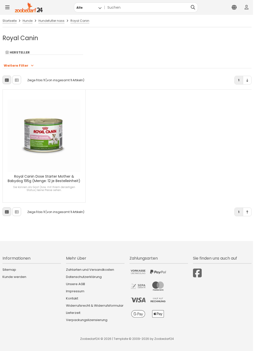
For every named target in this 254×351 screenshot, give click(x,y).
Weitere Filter (16, 65)
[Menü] (7, 7)
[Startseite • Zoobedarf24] (29, 7)
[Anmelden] (247, 7)
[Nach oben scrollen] (247, 212)
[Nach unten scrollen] (247, 80)
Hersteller (20, 52)
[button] (89, 7)
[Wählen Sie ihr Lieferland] (234, 7)
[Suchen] (193, 7)
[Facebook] (197, 273)
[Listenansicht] (16, 80)
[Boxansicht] (6, 80)
